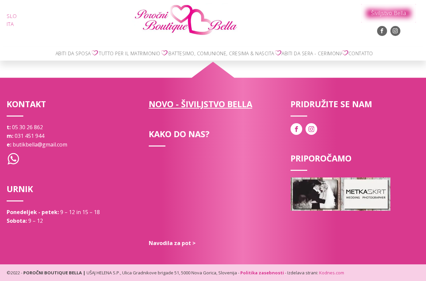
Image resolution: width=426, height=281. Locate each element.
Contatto (360, 53)
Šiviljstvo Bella (388, 13)
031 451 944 (29, 136)
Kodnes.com (331, 273)
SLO (12, 16)
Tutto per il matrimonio (129, 53)
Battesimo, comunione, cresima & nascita (221, 53)
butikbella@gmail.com (40, 144)
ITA (10, 24)
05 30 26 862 (27, 127)
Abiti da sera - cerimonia (312, 53)
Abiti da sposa (73, 53)
